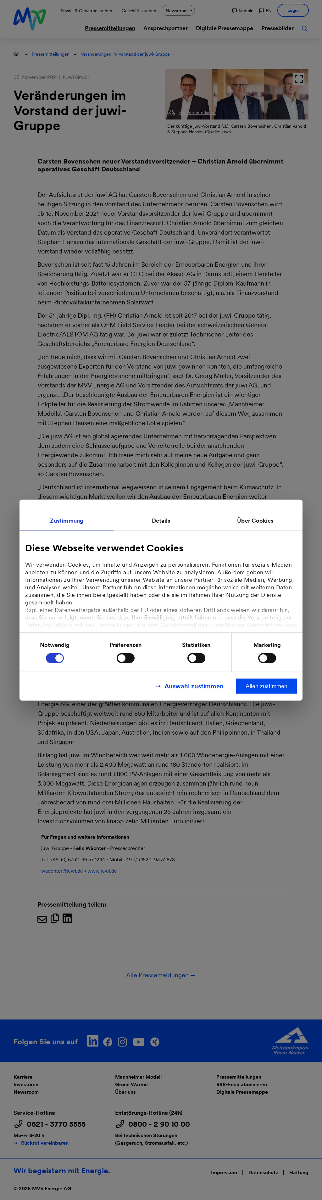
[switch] (126, 658)
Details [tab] (161, 520)
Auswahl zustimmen (194, 686)
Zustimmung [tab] (66, 520)
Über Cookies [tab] (255, 520)
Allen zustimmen (266, 685)
